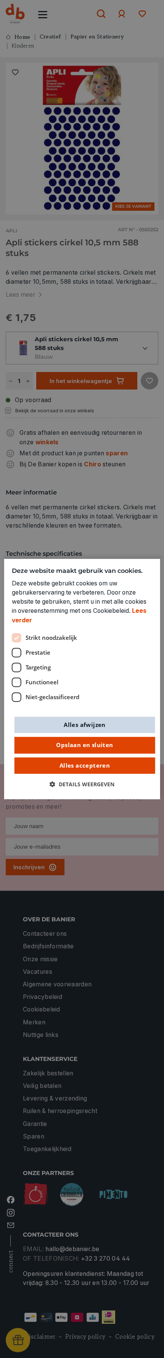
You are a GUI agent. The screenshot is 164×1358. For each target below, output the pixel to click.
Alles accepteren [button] (84, 765)
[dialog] (82, 679)
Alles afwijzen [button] (85, 724)
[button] (82, 785)
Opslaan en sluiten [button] (84, 745)
